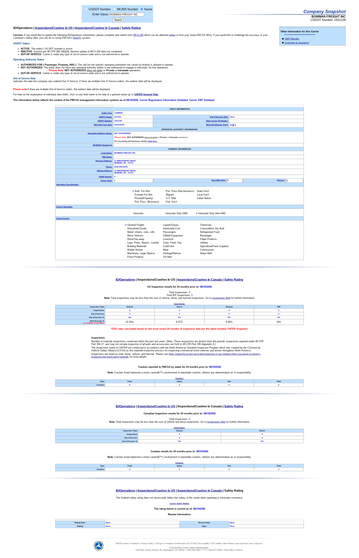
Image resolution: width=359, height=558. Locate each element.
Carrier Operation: (64, 207)
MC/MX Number (127, 9)
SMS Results (292, 38)
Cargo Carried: (63, 218)
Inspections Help (221, 298)
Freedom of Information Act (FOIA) (181, 543)
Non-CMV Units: (219, 180)
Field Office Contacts (233, 550)
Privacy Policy (147, 543)
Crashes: (179, 378)
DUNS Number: (105, 177)
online (172, 35)
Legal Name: (106, 153)
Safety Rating (131, 28)
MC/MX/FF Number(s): (102, 145)
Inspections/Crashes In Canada (97, 28)
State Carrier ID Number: (217, 121)
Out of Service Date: (219, 117)
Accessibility (203, 543)
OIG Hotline (216, 543)
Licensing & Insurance (297, 42)
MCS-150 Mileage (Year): (217, 125)
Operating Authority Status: (100, 133)
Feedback (134, 543)
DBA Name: (107, 157)
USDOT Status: (105, 117)
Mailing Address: (104, 171)
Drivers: (280, 180)
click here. (152, 141)
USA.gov (159, 543)
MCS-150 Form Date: (103, 125)
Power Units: (106, 181)
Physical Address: (104, 161)
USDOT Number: (105, 121)
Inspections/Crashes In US (54, 28)
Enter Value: (100, 14)
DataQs (77, 37)
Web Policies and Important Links (238, 543)
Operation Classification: (67, 185)
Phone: (109, 167)
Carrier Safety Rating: (179, 503)
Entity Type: (107, 113)
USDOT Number (100, 9)
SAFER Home (122, 543)
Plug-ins (258, 543)
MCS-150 (138, 35)
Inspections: (179, 304)
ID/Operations (125, 279)
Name (148, 9)
